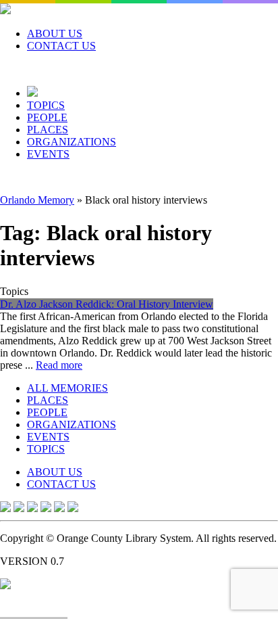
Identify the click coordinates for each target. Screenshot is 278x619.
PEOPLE (47, 117)
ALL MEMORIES (67, 388)
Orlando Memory (37, 200)
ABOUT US (54, 33)
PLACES (47, 129)
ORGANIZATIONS (71, 141)
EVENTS (48, 154)
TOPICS (46, 105)
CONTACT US (61, 45)
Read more (59, 365)
